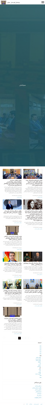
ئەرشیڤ (39, 342)
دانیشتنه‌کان (39, 394)
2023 (40, 350)
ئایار (40, 368)
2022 (40, 352)
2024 (40, 348)
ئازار (40, 371)
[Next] (4, 337)
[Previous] (41, 337)
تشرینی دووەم (38, 359)
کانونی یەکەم (38, 357)
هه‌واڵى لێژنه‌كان (39, 197)
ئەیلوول (39, 362)
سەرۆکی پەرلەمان (39, 274)
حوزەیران (39, 366)
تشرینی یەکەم (38, 360)
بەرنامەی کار (39, 396)
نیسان (40, 369)
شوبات (39, 372)
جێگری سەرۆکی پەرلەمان (38, 229)
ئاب (40, 363)
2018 (40, 377)
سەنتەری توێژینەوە (38, 397)
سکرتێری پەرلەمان (38, 390)
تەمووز (39, 365)
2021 (40, 354)
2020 (40, 356)
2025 (40, 346)
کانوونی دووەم (38, 374)
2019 (40, 375)
